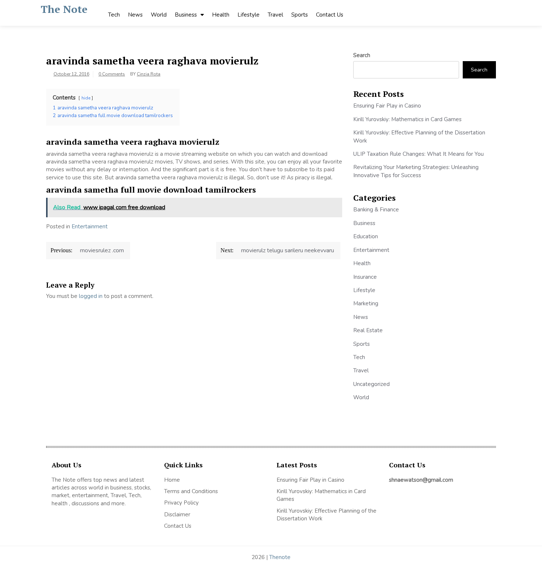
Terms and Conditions (191, 491)
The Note (64, 9)
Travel (275, 14)
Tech (114, 14)
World (159, 14)
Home (172, 480)
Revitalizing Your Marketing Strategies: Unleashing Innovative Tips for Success (416, 171)
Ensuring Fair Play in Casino (387, 105)
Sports (299, 14)
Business (186, 14)
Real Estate (368, 330)
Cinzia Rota (148, 74)
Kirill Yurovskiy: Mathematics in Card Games (407, 119)
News (135, 14)
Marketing (365, 303)
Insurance (365, 277)
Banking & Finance (376, 209)
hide (85, 98)
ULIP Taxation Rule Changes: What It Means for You (418, 154)
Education (365, 236)
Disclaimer (177, 514)
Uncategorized (371, 384)
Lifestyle (248, 14)
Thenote (280, 557)
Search (361, 55)
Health (220, 14)
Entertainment (90, 226)
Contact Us (329, 14)
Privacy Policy (181, 502)
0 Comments (111, 74)
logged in (91, 296)
